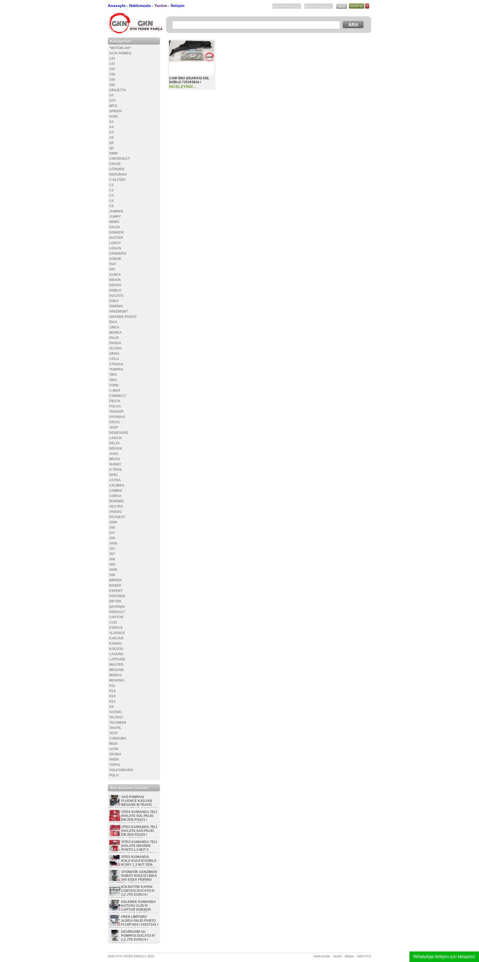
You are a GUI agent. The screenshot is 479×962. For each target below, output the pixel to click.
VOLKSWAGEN (121, 770)
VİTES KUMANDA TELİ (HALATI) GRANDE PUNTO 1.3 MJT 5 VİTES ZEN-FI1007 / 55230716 (133, 847)
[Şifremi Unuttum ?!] (367, 7)
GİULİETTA (117, 90)
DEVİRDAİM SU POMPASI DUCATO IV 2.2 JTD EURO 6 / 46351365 (132, 937)
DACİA (114, 227)
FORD (114, 385)
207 (112, 533)
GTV (112, 101)
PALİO (114, 338)
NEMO (114, 222)
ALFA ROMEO (120, 53)
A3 (111, 122)
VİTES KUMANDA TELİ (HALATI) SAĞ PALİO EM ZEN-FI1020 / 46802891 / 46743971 (133, 833)
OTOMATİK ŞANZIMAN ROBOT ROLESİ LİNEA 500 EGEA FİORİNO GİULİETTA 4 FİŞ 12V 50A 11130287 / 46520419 (133, 879)
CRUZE (115, 164)
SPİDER (115, 111)
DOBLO (115, 290)
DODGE (115, 259)
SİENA (114, 354)
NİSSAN (115, 448)
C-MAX (114, 391)
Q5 (111, 148)
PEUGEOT (117, 517)
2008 (113, 522)
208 (112, 538)
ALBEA (115, 275)
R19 (112, 696)
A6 (111, 138)
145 (112, 58)
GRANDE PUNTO (122, 317)
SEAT (113, 733)
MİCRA (114, 459)
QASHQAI (117, 607)
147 (112, 64)
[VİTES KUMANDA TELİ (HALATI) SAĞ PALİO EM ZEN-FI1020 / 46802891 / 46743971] (114, 835)
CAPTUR (116, 617)
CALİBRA (116, 485)
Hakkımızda (140, 5)
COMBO (115, 491)
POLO (113, 775)
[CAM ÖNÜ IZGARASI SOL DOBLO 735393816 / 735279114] (191, 60)
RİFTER (115, 601)
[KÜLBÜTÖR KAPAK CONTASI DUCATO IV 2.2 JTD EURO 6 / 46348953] (114, 895)
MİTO (113, 106)
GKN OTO (364, 956)
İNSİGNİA (116, 501)
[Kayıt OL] (357, 7)
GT (111, 95)
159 (112, 80)
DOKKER (116, 232)
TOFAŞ (114, 765)
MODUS (115, 675)
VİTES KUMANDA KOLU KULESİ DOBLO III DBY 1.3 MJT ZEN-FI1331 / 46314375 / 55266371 (132, 862)
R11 (112, 686)
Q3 (111, 143)
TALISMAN (117, 723)
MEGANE (116, 670)
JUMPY (115, 217)
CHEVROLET (119, 159)
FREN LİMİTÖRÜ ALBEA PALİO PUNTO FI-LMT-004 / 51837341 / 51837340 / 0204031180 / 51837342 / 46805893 (133, 924)
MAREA (115, 333)
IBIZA (113, 744)
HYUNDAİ (117, 417)
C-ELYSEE (117, 180)
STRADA (116, 364)
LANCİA (115, 438)
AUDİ (113, 116)
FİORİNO (116, 306)
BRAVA (115, 280)
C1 (111, 185)
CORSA (115, 496)
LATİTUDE (117, 659)
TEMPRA (116, 369)
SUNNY (115, 464)
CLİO (113, 622)
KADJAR (116, 638)
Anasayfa (117, 5)
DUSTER (116, 238)
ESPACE (116, 628)
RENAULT (117, 612)
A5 (111, 132)
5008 (113, 570)
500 (112, 269)
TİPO (113, 375)
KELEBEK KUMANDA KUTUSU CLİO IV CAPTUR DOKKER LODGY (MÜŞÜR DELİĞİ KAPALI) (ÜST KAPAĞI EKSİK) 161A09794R (133, 911)
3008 (113, 543)
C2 (111, 190)
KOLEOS (116, 649)
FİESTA (115, 401)
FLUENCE (117, 633)
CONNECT (117, 396)
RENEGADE (118, 433)
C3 (111, 196)
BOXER (115, 586)
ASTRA (115, 480)
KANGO (115, 643)
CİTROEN (116, 169)
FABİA (114, 759)
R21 (112, 701)
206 (112, 528)
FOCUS (115, 406)
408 (112, 564)
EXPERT (116, 591)
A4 (111, 127)
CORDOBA (118, 738)
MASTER (116, 665)
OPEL (113, 475)
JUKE (113, 454)
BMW (113, 153)
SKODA (115, 754)
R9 (111, 707)
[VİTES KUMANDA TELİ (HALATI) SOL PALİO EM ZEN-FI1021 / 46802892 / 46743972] (114, 820)
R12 (112, 691)
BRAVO (115, 285)
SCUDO (115, 348)
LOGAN (115, 248)
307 (112, 554)
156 (112, 74)
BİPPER (115, 580)
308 (112, 559)
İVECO (114, 422)
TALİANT (116, 717)
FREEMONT (118, 311)
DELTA (114, 443)
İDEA (113, 322)
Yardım (160, 5)
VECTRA (116, 506)
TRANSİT (116, 412)
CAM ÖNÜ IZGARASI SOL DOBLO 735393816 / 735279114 (189, 82)
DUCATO (116, 296)
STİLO (114, 359)
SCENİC (115, 712)
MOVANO (116, 680)
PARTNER (117, 596)
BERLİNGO (118, 174)
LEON (113, 749)
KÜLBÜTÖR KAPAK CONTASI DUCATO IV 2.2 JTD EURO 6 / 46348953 (132, 892)
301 (112, 549)
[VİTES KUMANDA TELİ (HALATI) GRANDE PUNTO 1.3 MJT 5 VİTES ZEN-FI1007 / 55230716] (114, 850)
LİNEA (114, 327)
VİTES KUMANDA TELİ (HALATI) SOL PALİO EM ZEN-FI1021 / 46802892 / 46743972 (133, 818)
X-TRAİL (115, 470)
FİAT (112, 264)
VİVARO (115, 512)
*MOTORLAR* (120, 48)
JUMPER (116, 211)
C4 (111, 201)
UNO (113, 380)
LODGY (115, 243)
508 (112, 575)
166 (112, 85)
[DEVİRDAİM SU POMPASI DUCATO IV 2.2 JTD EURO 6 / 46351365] (114, 940)
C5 (111, 206)
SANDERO (117, 253)
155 (112, 69)
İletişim (177, 5)
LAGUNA (116, 654)
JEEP (113, 427)
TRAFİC (115, 728)
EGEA (114, 301)
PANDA (115, 343)
